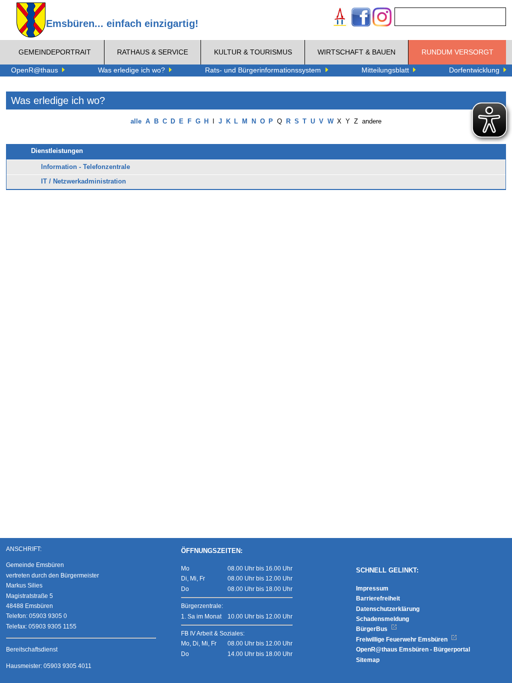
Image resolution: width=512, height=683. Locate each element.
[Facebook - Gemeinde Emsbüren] (361, 18)
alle (136, 121)
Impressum (372, 588)
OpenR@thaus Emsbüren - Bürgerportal (413, 649)
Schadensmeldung (382, 619)
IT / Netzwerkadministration (83, 181)
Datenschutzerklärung (388, 609)
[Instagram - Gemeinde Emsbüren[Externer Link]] (382, 18)
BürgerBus (372, 629)
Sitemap (368, 660)
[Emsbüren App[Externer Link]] (340, 18)
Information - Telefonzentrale (85, 167)
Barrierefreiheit (378, 598)
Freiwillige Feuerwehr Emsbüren (402, 639)
